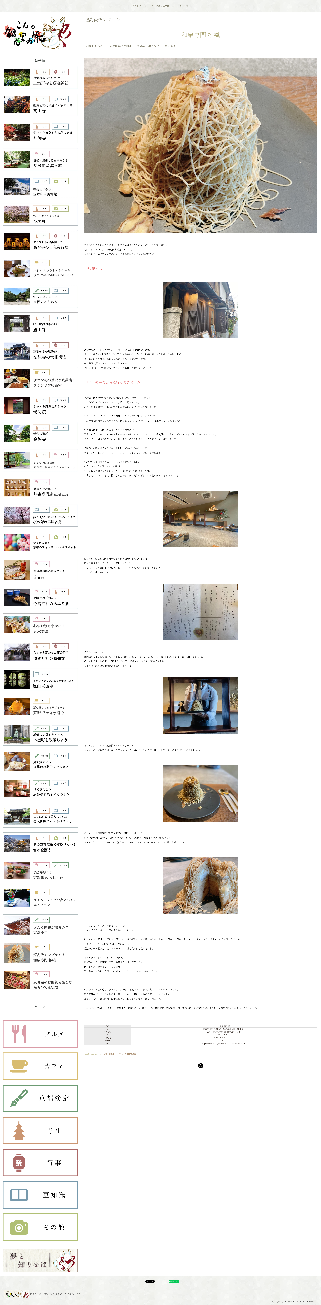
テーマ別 (184, 6)
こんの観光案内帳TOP (162, 6)
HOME (86, 1054)
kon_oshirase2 (96, 1054)
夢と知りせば (139, 6)
